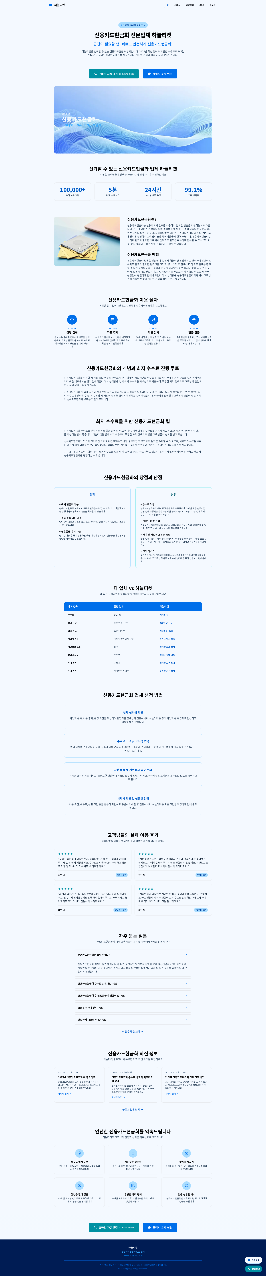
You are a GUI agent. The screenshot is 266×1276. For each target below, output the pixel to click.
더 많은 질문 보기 (131, 1031)
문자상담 (256, 1260)
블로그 (213, 4)
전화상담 (256, 1268)
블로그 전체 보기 (131, 1109)
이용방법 (190, 4)
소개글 (177, 4)
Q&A (201, 4)
